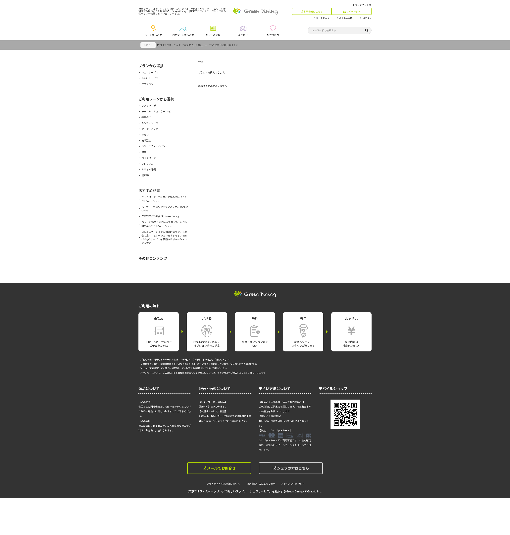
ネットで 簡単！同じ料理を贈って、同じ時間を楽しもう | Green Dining (164, 224)
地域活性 (146, 140)
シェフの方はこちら (292, 468)
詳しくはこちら (257, 372)
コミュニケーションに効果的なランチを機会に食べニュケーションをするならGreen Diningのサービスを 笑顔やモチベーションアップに (164, 237)
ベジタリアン (148, 158)
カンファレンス (149, 123)
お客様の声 (273, 34)
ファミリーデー (149, 105)
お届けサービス (149, 78)
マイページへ (353, 11)
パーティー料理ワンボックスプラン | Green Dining (164, 208)
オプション (147, 84)
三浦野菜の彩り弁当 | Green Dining (160, 216)
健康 (143, 152)
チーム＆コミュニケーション (157, 111)
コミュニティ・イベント (154, 146)
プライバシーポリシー (293, 483)
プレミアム (147, 163)
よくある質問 (345, 18)
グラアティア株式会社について (224, 483)
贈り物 (145, 175)
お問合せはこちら (313, 11)
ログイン (367, 18)
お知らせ (148, 45)
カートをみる (322, 18)
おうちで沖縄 (148, 169)
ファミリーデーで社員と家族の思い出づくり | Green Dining (164, 199)
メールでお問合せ (221, 468)
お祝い (145, 134)
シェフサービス (149, 72)
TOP (200, 62)
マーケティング (149, 128)
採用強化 (146, 117)
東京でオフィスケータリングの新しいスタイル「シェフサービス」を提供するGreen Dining (245, 491)
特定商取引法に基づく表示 (261, 483)
